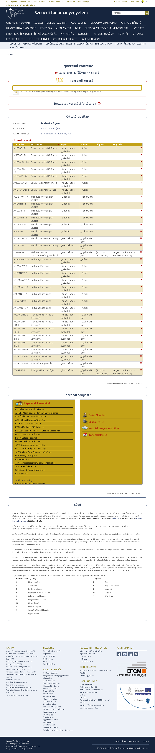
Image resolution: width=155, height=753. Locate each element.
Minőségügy (48, 714)
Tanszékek (98, 434)
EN (147, 2)
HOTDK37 (138, 28)
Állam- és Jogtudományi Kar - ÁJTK (20, 651)
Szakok (96, 421)
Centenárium (48, 722)
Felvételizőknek (54, 44)
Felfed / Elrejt (99, 103)
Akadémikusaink (50, 699)
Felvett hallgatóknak (79, 44)
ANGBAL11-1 (19, 224)
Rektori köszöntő (50, 673)
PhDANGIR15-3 (20, 349)
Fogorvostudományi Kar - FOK (19, 667)
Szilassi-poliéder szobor (50, 22)
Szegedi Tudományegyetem (61, 13)
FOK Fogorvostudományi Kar (28, 434)
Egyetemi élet (14, 39)
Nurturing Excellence (41, 259)
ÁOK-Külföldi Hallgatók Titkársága (30, 420)
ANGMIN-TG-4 (20, 273)
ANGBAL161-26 (21, 162)
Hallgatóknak (103, 44)
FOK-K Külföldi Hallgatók (26, 438)
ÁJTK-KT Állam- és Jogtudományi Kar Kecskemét (36, 413)
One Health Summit (18, 22)
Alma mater (63, 28)
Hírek (45, 661)
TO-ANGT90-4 (20, 301)
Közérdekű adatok (28, 5)
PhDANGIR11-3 (20, 356)
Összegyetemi (21, 473)
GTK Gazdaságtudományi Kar (28, 441)
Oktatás (138, 33)
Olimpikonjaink (49, 704)
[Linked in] (130, 654)
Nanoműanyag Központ (21, 28)
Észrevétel (70, 2)
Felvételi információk (52, 651)
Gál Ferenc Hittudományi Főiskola (30, 483)
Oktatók (97, 415)
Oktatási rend (17, 47)
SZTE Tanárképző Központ (17, 695)
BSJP (78, 28)
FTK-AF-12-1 (19, 370)
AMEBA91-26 (19, 155)
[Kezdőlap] (17, 13)
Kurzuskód (19, 144)
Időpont (100, 144)
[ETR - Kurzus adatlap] (141, 147)
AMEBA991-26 (20, 183)
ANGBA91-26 (19, 148)
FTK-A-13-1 (18, 252)
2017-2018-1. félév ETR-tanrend (79, 72)
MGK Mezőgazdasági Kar (26, 455)
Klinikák (83, 673)
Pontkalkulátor (49, 664)
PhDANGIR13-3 (20, 314)
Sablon (84, 144)
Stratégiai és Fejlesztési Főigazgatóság (31, 33)
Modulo (42, 2)
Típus (64, 144)
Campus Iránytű (131, 22)
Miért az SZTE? (49, 656)
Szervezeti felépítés (51, 683)
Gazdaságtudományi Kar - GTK (18, 669)
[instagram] (135, 654)
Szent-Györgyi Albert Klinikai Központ (95, 670)
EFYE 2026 (46, 28)
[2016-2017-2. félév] (56, 72)
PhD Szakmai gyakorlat (42, 363)
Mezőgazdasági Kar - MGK (16, 682)
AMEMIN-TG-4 (20, 294)
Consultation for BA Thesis (44, 148)
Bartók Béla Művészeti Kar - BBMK (20, 654)
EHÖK (82, 695)
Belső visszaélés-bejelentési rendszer (58, 730)
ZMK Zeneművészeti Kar (26, 466)
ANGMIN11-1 (19, 203)
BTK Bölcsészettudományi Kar (56, 133)
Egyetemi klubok (87, 684)
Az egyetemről (52, 669)
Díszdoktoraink (49, 701)
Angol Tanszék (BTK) (51, 128)
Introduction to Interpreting (44, 238)
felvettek (14, 44)
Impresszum (134, 741)
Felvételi (48, 647)
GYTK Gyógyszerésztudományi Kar (30, 445)
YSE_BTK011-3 (20, 196)
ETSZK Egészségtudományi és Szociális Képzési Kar (37, 431)
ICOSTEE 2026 (78, 22)
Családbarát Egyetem (52, 707)
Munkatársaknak (125, 44)
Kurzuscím (36, 144)
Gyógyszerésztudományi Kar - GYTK (21, 672)
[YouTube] (124, 654)
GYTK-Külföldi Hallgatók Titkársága (30, 448)
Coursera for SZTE (56, 2)
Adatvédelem (12, 5)
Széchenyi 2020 (86, 661)
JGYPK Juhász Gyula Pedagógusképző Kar (33, 452)
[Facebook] (119, 654)
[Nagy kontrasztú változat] (143, 1)
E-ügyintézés (48, 691)
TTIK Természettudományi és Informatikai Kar (35, 463)
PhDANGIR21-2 (20, 363)
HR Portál (67, 33)
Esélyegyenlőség (50, 688)
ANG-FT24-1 (19, 245)
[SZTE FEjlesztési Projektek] (135, 697)
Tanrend (9, 54)
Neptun (23, 2)
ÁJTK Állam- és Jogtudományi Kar (30, 409)
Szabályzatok (48, 717)
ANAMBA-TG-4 (20, 287)
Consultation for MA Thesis (44, 189)
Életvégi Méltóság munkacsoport (106, 28)
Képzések (47, 654)
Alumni (141, 44)
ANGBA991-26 (20, 176)
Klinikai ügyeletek (87, 676)
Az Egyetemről (90, 39)
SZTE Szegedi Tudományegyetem (30, 470)
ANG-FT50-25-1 (20, 238)
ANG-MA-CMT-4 (21, 189)
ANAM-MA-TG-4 (21, 280)
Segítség (145, 741)
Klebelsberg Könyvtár (89, 687)
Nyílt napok (48, 659)
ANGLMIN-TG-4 (20, 308)
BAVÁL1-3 (18, 231)
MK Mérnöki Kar (22, 459)
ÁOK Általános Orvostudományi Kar (30, 416)
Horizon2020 (85, 656)
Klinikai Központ (32, 44)
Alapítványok (48, 694)
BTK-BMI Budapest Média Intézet (30, 427)
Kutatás (123, 33)
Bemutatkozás (49, 681)
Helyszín (117, 144)
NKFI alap (83, 659)
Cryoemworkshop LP (104, 22)
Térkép (83, 697)
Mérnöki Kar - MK (13, 680)
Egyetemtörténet (50, 720)
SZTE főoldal (11, 2)
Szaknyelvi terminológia (42, 370)
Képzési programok (104, 428)
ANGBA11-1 (19, 210)
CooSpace (32, 2)
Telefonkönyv (83, 2)
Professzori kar (49, 696)
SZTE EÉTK (84, 33)
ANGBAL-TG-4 (20, 266)
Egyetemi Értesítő (50, 727)
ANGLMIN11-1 (20, 217)
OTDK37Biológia (104, 33)
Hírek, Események (38, 39)
